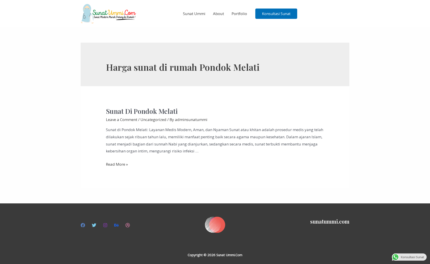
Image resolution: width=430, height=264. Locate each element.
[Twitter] (94, 225)
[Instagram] (105, 225)
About (218, 13)
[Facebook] (83, 225)
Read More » (117, 164)
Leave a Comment (121, 119)
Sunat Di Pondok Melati (142, 111)
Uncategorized (153, 119)
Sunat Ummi (194, 13)
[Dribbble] (127, 225)
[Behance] (116, 225)
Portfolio (239, 13)
